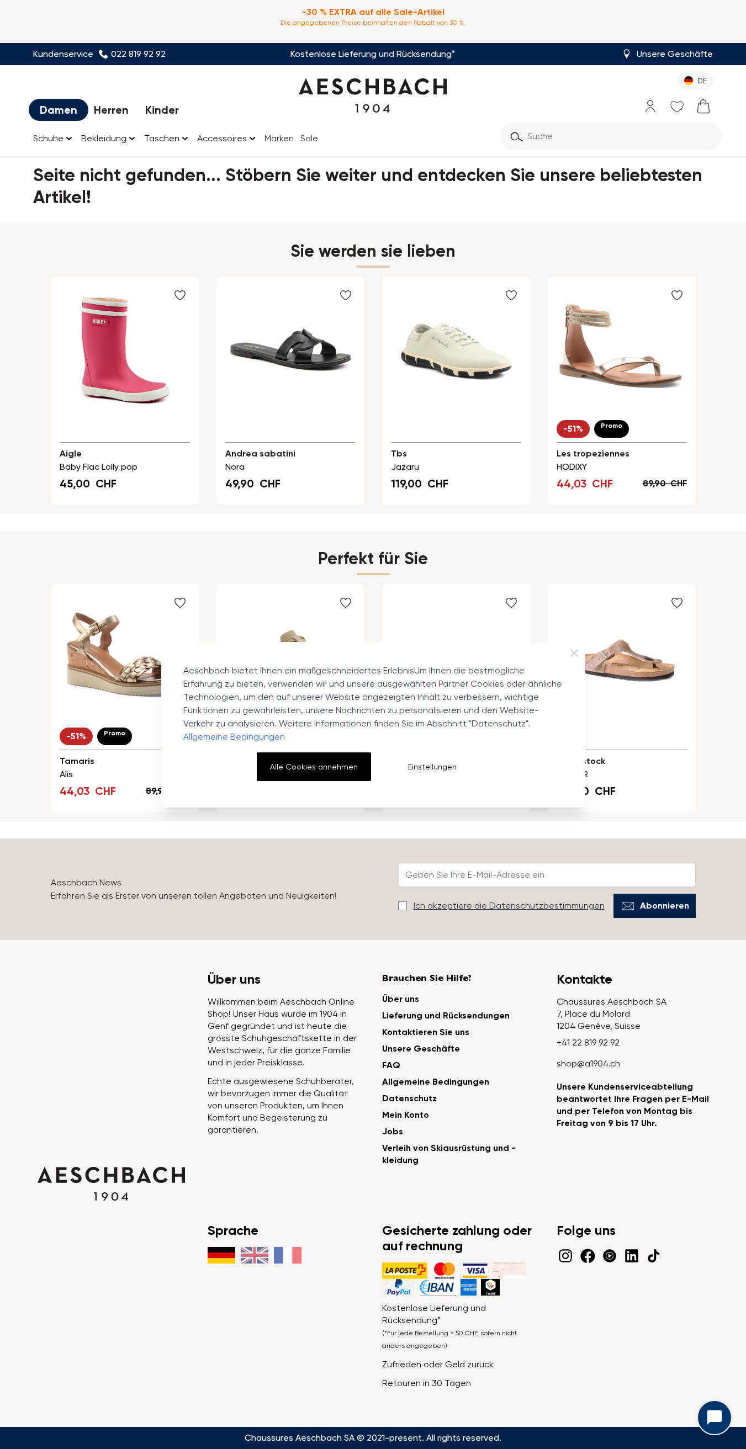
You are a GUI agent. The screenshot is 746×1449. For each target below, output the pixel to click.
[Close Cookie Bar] (574, 653)
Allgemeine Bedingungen (234, 736)
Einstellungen (432, 766)
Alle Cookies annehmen (314, 766)
